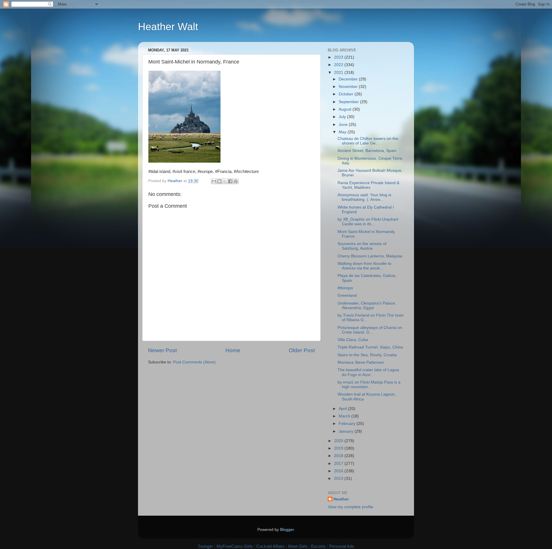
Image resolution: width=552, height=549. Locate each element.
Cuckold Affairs (270, 546)
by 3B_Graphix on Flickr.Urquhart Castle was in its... (368, 221)
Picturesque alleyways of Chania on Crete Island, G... (370, 329)
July (343, 117)
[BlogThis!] (219, 181)
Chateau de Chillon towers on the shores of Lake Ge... (368, 140)
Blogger (287, 529)
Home (232, 350)
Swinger (205, 546)
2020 (339, 441)
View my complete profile (350, 507)
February (347, 423)
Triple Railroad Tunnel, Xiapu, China (370, 347)
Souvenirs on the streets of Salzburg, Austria (362, 246)
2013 (339, 478)
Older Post (302, 350)
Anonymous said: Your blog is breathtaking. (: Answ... (364, 197)
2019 (339, 448)
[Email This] (214, 181)
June (344, 124)
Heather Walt (168, 26)
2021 (339, 72)
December (349, 79)
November (349, 86)
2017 (339, 463)
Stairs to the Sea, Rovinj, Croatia (367, 355)
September (349, 102)
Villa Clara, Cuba (353, 340)
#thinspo (345, 288)
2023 (339, 57)
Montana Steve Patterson (361, 362)
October (346, 94)
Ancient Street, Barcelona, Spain (367, 151)
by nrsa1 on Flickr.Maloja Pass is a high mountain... (369, 384)
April (343, 409)
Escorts (318, 546)
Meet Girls (298, 546)
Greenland (347, 295)
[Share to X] (225, 181)
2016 (339, 471)
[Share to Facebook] (230, 181)
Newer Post (162, 350)
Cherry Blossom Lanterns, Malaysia (370, 256)
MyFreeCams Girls (234, 546)
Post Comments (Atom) (194, 362)
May (343, 132)
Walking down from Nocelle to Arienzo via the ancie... (364, 265)
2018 (339, 456)
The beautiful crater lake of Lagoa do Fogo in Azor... (368, 372)
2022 (339, 65)
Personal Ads (341, 546)
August (345, 109)
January (346, 431)
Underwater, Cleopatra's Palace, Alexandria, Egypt (367, 305)
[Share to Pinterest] (236, 181)
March (345, 416)
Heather (341, 499)
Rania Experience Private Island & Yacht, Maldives (368, 185)
